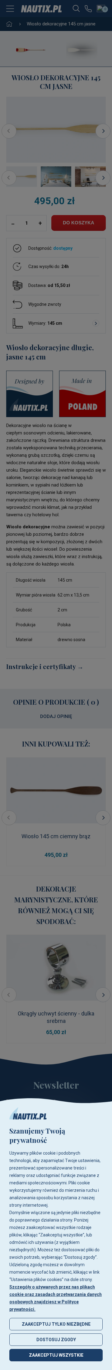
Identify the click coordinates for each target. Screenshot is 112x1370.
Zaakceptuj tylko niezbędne (56, 1324)
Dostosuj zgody (56, 1339)
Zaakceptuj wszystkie (56, 1355)
